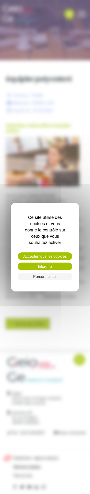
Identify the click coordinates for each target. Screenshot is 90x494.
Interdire (45, 266)
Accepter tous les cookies (45, 256)
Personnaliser (45, 276)
